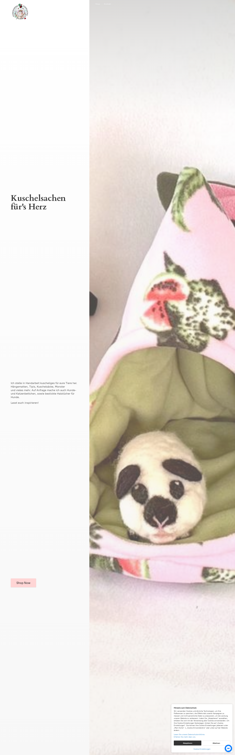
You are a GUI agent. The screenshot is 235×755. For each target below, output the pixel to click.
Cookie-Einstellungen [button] (202, 749)
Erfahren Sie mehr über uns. (185, 737)
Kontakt (107, 4)
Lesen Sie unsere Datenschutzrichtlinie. (189, 734)
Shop (97, 4)
